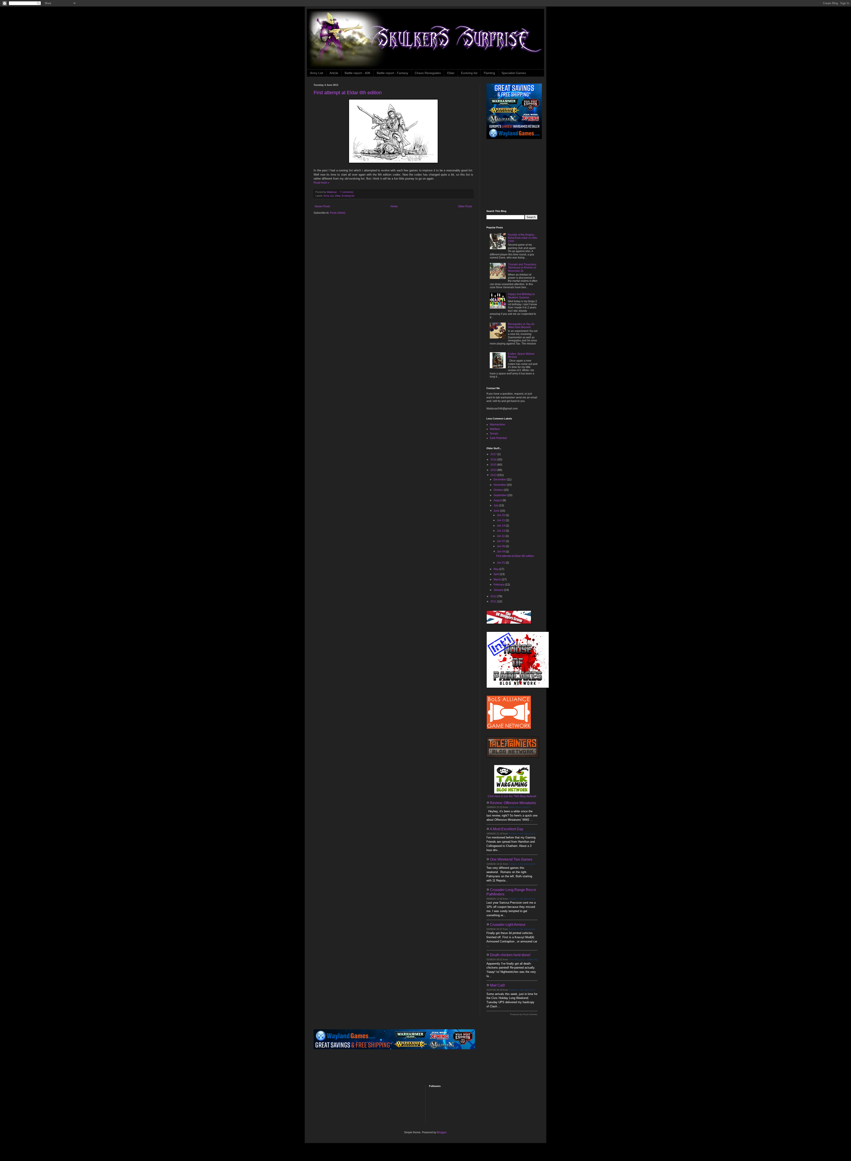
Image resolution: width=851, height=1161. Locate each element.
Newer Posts (322, 206)
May (496, 569)
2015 (493, 464)
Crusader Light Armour (507, 924)
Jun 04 (501, 551)
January (499, 589)
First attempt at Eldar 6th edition (348, 92)
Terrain (494, 433)
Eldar (451, 73)
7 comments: (347, 192)
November (500, 484)
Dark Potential (498, 438)
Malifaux (495, 429)
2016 (493, 459)
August (498, 500)
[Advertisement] (514, 174)
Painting (489, 73)
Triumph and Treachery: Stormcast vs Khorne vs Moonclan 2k (522, 267)
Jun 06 (501, 546)
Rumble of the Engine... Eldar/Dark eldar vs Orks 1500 (522, 238)
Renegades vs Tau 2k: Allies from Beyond (521, 326)
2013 (493, 475)
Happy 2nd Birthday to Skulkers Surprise (521, 296)
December (500, 479)
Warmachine (497, 424)
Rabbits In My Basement (522, 833)
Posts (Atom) (337, 212)
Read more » (321, 182)
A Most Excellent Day (506, 829)
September (500, 495)
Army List (316, 73)
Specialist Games (514, 73)
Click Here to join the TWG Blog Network (512, 796)
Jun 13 (501, 530)
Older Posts (465, 206)
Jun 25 (501, 515)
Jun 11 (501, 536)
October (499, 489)
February (499, 584)
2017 (493, 454)
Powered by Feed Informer (523, 1014)
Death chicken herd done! (510, 955)
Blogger (441, 1132)
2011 (493, 601)
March (498, 579)
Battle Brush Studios (519, 807)
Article (334, 73)
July (496, 505)
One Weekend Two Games (511, 859)
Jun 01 (501, 562)
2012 (493, 596)
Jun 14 (501, 525)
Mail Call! (497, 985)
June (497, 510)
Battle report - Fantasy (392, 73)
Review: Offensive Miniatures (513, 803)
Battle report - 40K (357, 73)
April (497, 574)
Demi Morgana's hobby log (523, 959)
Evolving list (469, 73)
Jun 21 (501, 520)
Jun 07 (501, 541)
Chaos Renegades (428, 73)
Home (394, 206)
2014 (493, 470)
